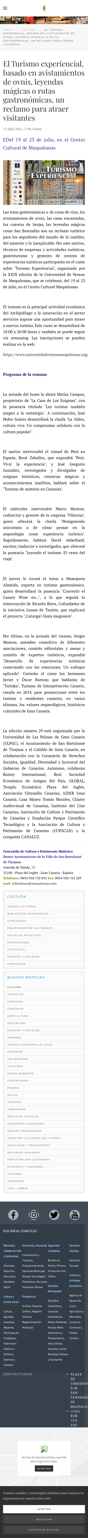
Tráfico (52, 1276)
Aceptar (44, 1468)
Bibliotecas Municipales (28, 913)
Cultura (14, 987)
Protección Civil (56, 1271)
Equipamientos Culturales (30, 928)
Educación (9, 1276)
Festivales (16, 949)
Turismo (14, 1102)
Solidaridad (17, 1059)
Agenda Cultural (22, 906)
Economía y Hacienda (25, 1166)
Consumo (15, 1001)
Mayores (14, 1037)
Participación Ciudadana (28, 1159)
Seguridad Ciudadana (25, 1123)
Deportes (15, 1051)
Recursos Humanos (23, 1152)
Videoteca (15, 1181)
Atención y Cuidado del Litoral (34, 1138)
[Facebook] (13, 1215)
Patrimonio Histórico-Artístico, (10, 1348)
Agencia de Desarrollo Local (75, 1300)
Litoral (62, 1349)
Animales (9, 1266)
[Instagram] (34, 1215)
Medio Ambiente (20, 1073)
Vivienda (14, 1173)
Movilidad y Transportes (28, 1145)
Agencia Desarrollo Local (30, 1044)
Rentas (39, 1287)
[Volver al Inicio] (44, 8)
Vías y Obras (17, 1188)
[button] (5, 8)
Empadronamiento (33, 1266)
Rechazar (44, 1519)
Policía (51, 1266)
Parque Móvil (55, 1327)
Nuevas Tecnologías (24, 1130)
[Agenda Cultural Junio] (44, 182)
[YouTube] (75, 1215)
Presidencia (29, 1296)
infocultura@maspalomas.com (34, 883)
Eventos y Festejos (23, 956)
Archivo (26, 1306)
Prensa (13, 1087)
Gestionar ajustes (44, 1529)
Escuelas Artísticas (24, 935)
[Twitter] (54, 1215)
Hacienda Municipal (33, 1271)
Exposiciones (18, 942)
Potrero (61, 1266)
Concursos (16, 920)
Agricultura (17, 1016)
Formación (16, 963)
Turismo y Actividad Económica (75, 1280)
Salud (12, 1095)
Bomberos (54, 1260)
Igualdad (15, 1066)
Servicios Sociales (23, 1116)
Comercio (15, 1008)
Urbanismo (16, 1109)
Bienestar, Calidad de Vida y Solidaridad (12, 1250)
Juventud (15, 994)
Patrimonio (28, 1282)
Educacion (16, 1023)
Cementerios (18, 1080)
